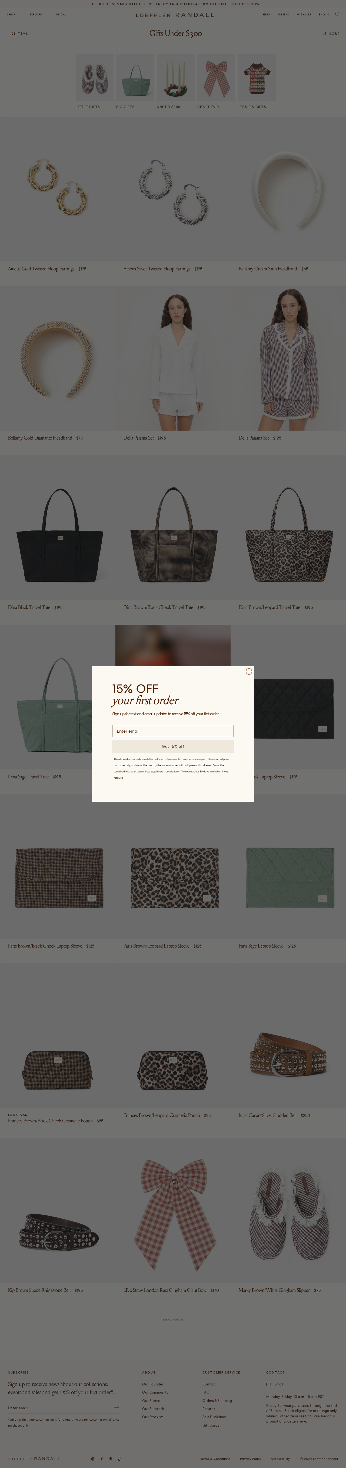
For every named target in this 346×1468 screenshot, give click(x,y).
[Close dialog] (249, 671)
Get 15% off (173, 746)
